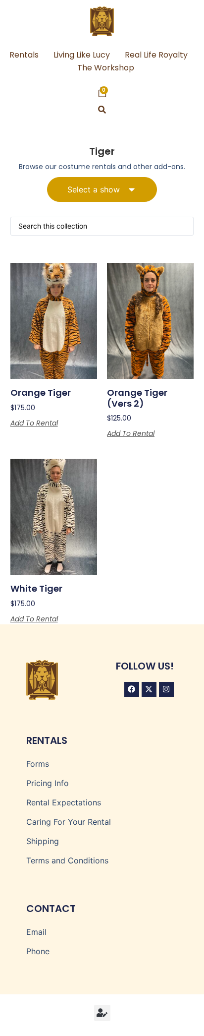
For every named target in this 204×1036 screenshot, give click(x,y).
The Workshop (105, 67)
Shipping (42, 841)
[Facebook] (131, 689)
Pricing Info (47, 783)
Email (36, 932)
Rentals (24, 55)
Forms (37, 764)
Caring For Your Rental (68, 822)
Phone (38, 951)
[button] (102, 110)
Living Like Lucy (81, 55)
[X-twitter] (149, 689)
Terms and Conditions (67, 860)
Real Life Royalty (156, 55)
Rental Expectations (63, 802)
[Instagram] (166, 689)
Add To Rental (34, 423)
